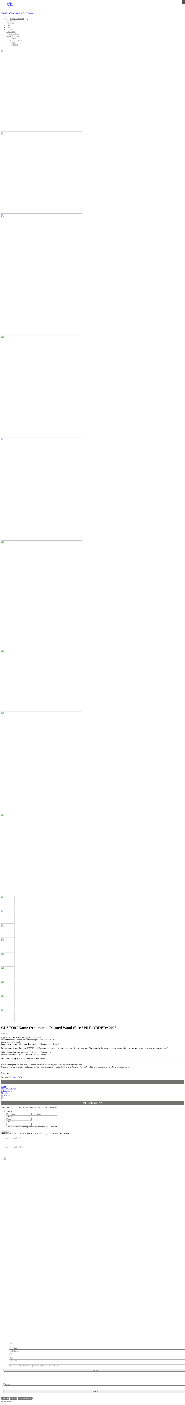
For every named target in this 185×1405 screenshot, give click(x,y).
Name (9, 1112)
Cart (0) (10, 3)
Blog (14, 43)
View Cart (5, 1398)
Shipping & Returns (8, 1089)
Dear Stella (11, 32)
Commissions (17, 40)
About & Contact (13, 36)
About (3, 1087)
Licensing (5, 1093)
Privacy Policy (6, 1095)
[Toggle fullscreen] (8, 1401)
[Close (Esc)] (2, 1401)
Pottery (9, 30)
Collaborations (6, 1091)
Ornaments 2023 (15, 1077)
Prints (9, 25)
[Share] (5, 1401)
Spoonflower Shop (17, 19)
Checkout (10, 5)
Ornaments (11, 21)
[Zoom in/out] (10, 1401)
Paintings (10, 23)
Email (9, 1117)
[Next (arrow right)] (5, 1403)
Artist (14, 38)
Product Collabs (13, 34)
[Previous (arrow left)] (2, 1403)
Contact (15, 45)
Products (10, 27)
